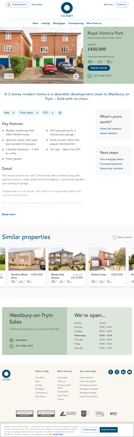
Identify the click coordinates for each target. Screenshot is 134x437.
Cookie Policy (58, 434)
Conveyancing (75, 23)
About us (61, 381)
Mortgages (59, 23)
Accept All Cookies (108, 430)
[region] (67, 430)
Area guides (62, 378)
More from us (94, 23)
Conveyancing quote (111, 164)
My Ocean (108, 4)
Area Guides (37, 4)
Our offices (39, 378)
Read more (8, 214)
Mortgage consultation (89, 389)
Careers (60, 399)
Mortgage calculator (88, 393)
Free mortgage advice (112, 159)
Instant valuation (109, 133)
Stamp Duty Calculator (89, 397)
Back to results (125, 237)
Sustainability (62, 392)
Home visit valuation (110, 129)
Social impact (62, 395)
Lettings (45, 23)
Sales (35, 23)
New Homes (40, 397)
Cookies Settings (90, 430)
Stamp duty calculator (111, 168)
